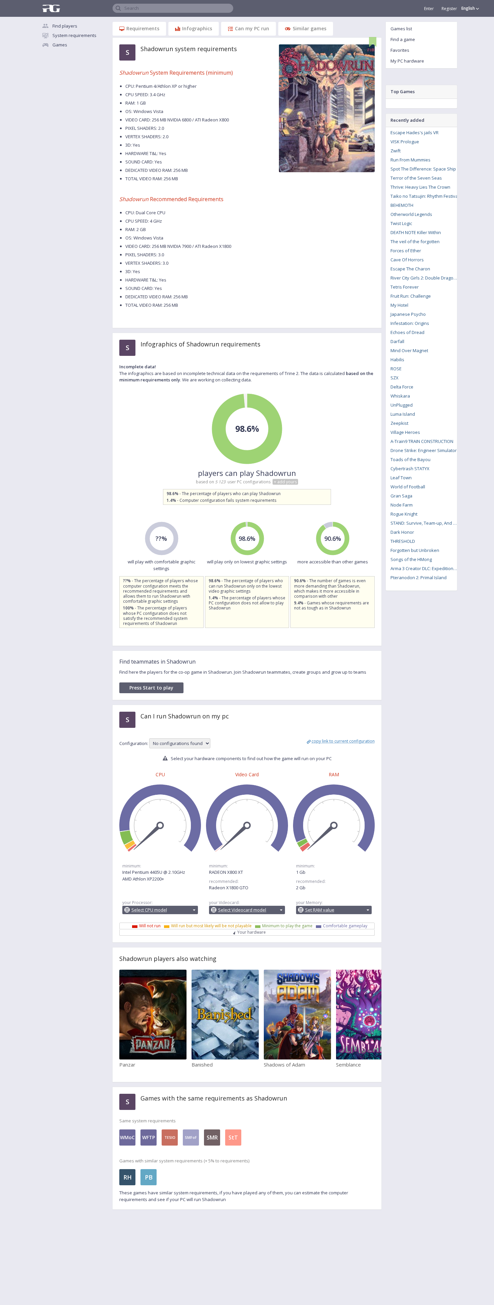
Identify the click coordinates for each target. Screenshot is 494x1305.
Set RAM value (319, 910)
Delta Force (401, 387)
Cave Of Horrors (407, 260)
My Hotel (399, 305)
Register (449, 8)
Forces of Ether (405, 251)
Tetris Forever (404, 287)
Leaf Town (401, 478)
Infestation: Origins (409, 323)
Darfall (397, 341)
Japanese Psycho (408, 314)
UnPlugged (401, 405)
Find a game (402, 39)
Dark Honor (402, 532)
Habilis (397, 360)
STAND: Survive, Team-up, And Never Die (425, 523)
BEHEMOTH (401, 205)
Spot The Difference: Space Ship (423, 169)
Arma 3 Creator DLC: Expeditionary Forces (425, 568)
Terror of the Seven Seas (416, 178)
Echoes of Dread (407, 332)
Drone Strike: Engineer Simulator (423, 450)
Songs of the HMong (411, 559)
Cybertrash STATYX (409, 468)
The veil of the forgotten (415, 241)
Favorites (399, 50)
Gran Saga (401, 496)
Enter (429, 8)
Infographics (197, 28)
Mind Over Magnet (409, 350)
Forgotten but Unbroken (414, 550)
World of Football (407, 487)
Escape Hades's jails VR (414, 132)
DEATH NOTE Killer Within (415, 232)
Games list (401, 29)
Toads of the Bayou (410, 459)
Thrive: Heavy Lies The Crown (420, 187)
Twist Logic (401, 223)
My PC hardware (407, 61)
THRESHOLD (402, 541)
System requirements (74, 35)
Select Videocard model (242, 910)
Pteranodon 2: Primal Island (418, 577)
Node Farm (401, 505)
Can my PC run (252, 28)
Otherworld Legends (411, 214)
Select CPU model (149, 910)
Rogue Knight (403, 514)
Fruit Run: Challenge (410, 296)
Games (59, 45)
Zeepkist (399, 423)
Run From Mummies (410, 160)
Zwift (395, 151)
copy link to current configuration (343, 741)
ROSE (396, 369)
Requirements (142, 28)
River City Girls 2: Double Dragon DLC (425, 278)
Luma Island (402, 414)
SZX (394, 378)
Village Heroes (405, 432)
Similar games (309, 28)
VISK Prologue (404, 142)
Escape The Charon (410, 269)
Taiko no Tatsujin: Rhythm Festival (424, 196)
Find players (64, 26)
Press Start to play (151, 687)
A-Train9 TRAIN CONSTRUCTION (421, 441)
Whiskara (400, 396)
